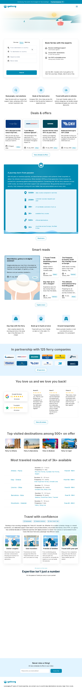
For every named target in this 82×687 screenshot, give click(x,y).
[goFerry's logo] (10, 6)
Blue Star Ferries (40, 472)
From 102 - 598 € (69, 479)
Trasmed (55, 497)
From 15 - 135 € (69, 495)
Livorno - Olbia (16, 487)
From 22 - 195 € (69, 487)
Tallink (37, 505)
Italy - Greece (16, 480)
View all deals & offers (41, 155)
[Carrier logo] (9, 357)
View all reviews (41, 422)
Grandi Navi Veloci (46, 497)
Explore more (41, 305)
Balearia (37, 497)
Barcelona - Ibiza (17, 495)
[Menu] (76, 6)
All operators (41, 370)
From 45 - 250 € (69, 503)
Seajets (37, 474)
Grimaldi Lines (53, 481)
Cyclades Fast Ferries (52, 472)
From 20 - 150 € (69, 471)
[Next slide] (77, 134)
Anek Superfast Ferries (41, 481)
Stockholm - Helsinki (18, 503)
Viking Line (42, 505)
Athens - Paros (16, 471)
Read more (41, 238)
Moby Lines (47, 489)
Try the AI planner (56, 2)
